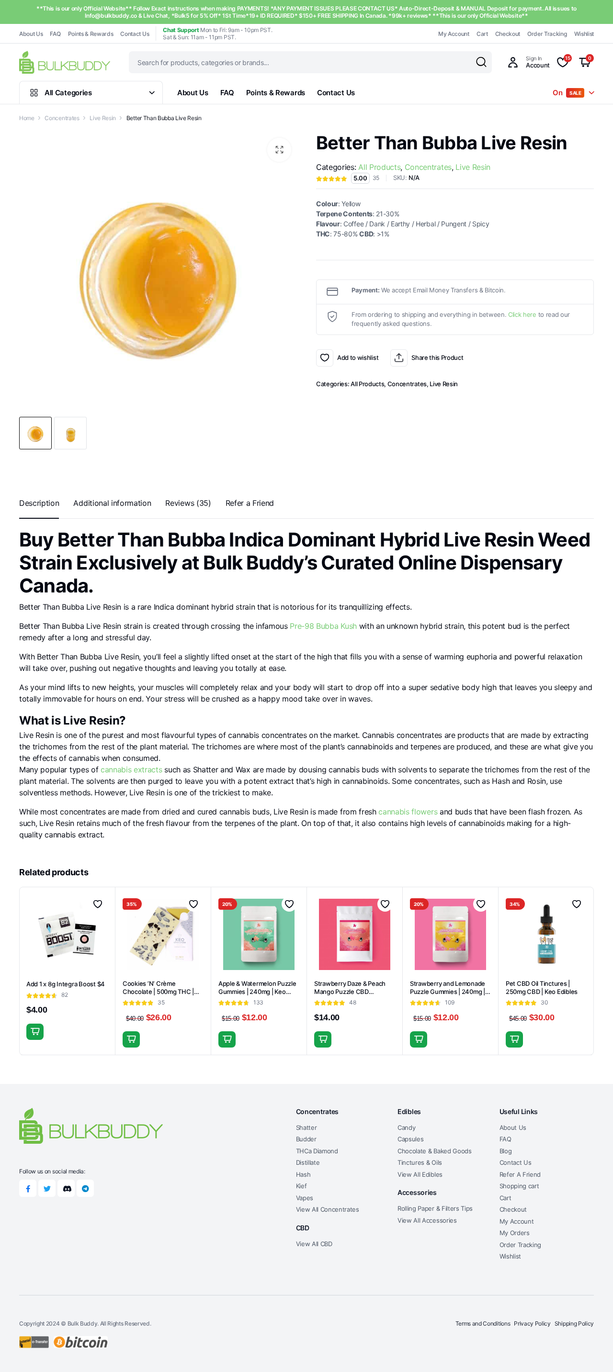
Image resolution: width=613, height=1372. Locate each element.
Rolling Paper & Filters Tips (435, 1208)
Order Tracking (547, 33)
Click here (522, 314)
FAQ (55, 33)
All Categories (68, 92)
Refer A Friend (520, 1174)
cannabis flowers (407, 811)
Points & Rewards (91, 33)
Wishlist (584, 33)
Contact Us (134, 33)
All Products (379, 167)
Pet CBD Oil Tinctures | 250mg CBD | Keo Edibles (542, 987)
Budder (306, 1139)
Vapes (304, 1198)
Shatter (306, 1127)
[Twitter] (47, 1188)
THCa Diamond (317, 1151)
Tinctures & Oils (419, 1162)
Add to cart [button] (35, 1032)
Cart (482, 33)
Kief (301, 1186)
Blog (505, 1151)
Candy (406, 1127)
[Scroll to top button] (591, 1350)
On (567, 92)
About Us (31, 33)
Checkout (507, 33)
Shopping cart (519, 1186)
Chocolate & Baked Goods (434, 1151)
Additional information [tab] (112, 503)
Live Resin (103, 118)
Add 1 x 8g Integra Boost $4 (65, 984)
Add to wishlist (324, 358)
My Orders (514, 1233)
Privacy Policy (532, 1323)
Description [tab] (39, 503)
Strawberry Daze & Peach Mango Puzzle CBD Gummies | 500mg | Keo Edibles (350, 996)
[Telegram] (85, 1188)
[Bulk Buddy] (64, 62)
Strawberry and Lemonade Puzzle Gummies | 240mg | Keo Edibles (447, 992)
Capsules (410, 1139)
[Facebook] (27, 1188)
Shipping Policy (574, 1323)
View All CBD (314, 1244)
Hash (303, 1174)
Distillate (308, 1162)
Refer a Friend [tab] (250, 503)
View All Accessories (427, 1220)
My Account (453, 33)
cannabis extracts (131, 769)
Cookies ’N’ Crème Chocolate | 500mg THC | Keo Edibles (158, 992)
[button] (279, 150)
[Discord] (66, 1188)
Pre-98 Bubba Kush (323, 626)
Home (26, 118)
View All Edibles (420, 1174)
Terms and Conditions (483, 1323)
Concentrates (62, 118)
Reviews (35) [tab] (188, 503)
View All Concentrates (327, 1209)
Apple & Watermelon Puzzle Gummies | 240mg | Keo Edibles (257, 992)
